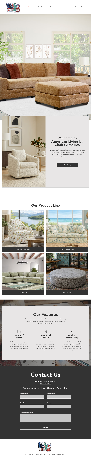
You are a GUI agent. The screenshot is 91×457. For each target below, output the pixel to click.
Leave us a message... (27, 412)
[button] (56, 7)
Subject (49, 403)
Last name (51, 393)
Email (22, 403)
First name (24, 393)
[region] (23, 231)
